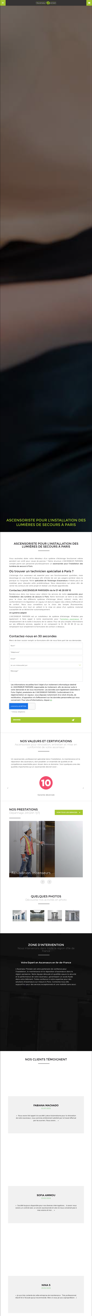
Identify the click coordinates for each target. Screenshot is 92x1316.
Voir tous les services (67, 812)
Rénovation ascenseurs (31, 872)
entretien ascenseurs (70, 618)
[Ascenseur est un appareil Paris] (37, 915)
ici (51, 700)
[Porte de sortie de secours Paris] (72, 915)
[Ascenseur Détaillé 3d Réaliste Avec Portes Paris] (55, 915)
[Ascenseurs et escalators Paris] (20, 915)
